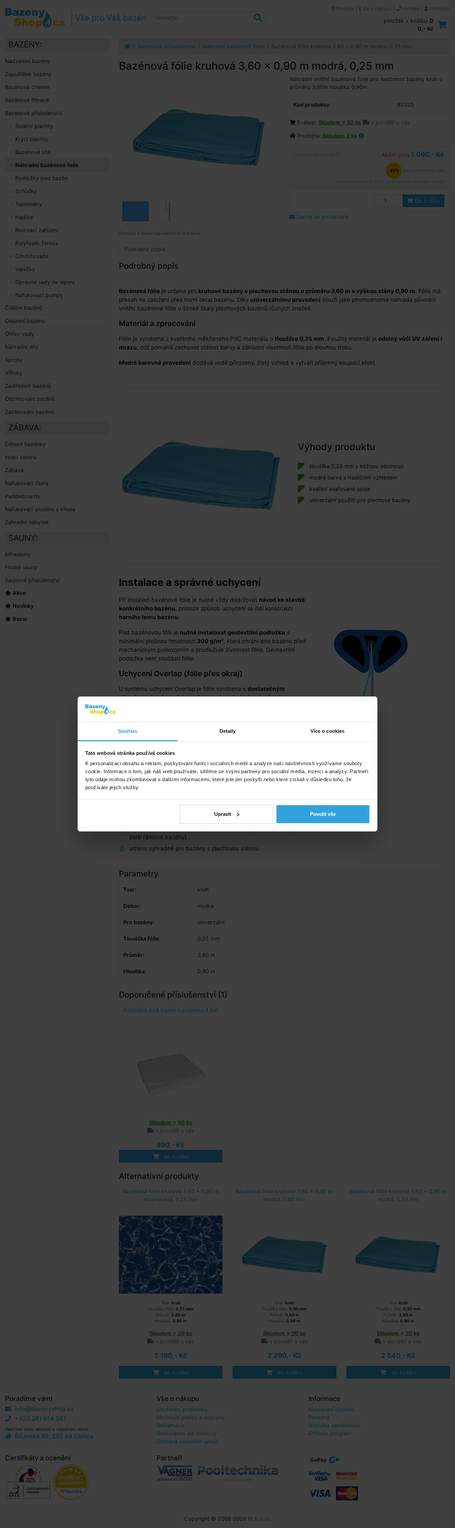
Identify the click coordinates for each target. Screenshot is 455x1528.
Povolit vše (323, 814)
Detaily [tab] (228, 731)
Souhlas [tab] (127, 731)
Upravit (222, 814)
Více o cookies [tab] (327, 731)
